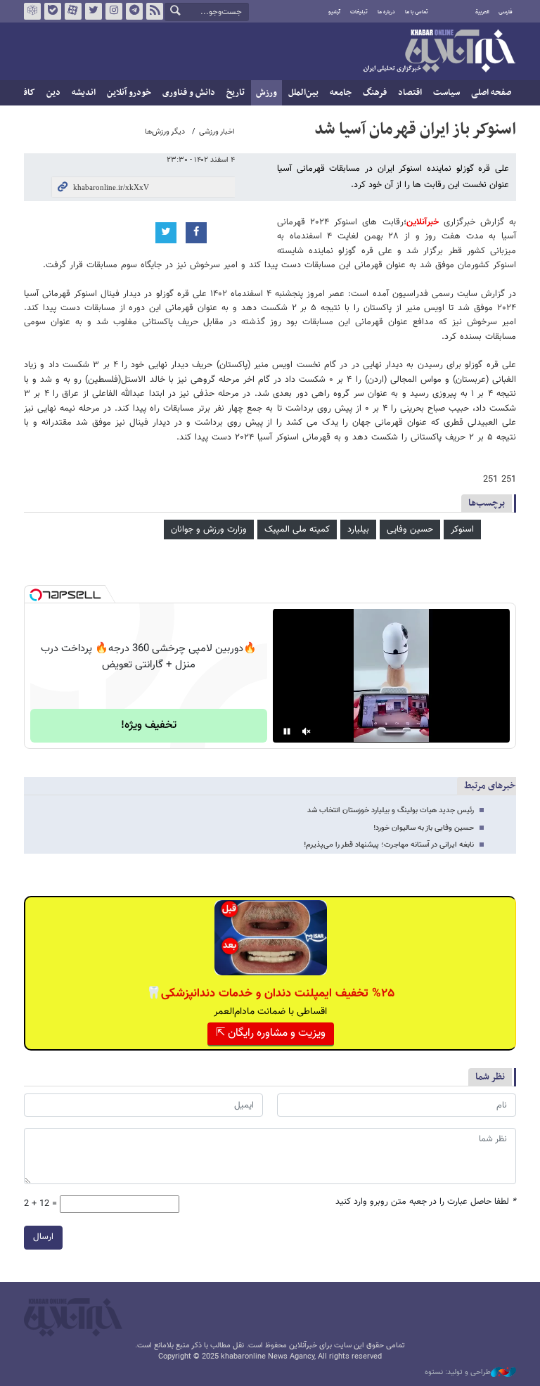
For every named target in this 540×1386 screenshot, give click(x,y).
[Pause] (286, 731)
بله (52, 11)
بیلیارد (358, 529)
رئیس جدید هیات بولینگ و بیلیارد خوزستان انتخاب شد (390, 810)
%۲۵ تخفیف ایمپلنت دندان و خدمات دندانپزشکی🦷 (270, 993)
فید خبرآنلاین (154, 11)
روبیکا (32, 11)
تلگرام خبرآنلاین (134, 11)
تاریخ (235, 93)
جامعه (341, 93)
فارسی (506, 12)
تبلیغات (359, 12)
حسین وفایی (410, 529)
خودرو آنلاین (129, 93)
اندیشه (84, 93)
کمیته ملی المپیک (297, 529)
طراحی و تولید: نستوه (458, 1372)
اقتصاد (410, 93)
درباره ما (386, 12)
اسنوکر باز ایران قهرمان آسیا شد (415, 129)
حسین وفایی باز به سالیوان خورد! (423, 828)
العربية (482, 12)
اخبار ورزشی (217, 132)
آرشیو (334, 12)
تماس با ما (416, 12)
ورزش (266, 93)
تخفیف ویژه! (148, 725)
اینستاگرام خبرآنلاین (113, 11)
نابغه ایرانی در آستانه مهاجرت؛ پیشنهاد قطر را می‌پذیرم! (389, 845)
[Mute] (306, 731)
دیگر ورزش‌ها (165, 132)
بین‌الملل (303, 93)
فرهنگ (375, 93)
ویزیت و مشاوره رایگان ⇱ (271, 1033)
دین (53, 93)
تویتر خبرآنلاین (93, 11)
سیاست (446, 93)
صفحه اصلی (491, 93)
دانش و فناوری (188, 93)
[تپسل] (36, 595)
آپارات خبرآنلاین (73, 11)
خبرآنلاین (438, 52)
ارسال (43, 1237)
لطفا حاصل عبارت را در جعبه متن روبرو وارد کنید (425, 1202)
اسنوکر (462, 529)
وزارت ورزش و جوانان (209, 529)
